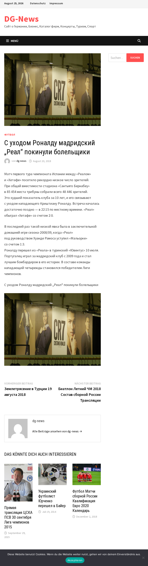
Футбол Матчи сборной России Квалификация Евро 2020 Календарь (84, 501)
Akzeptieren (75, 560)
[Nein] (143, 558)
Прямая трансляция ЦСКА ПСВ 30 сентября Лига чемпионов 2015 (18, 517)
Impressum (56, 3)
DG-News (21, 18)
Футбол (9, 134)
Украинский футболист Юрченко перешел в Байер (52, 498)
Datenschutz (38, 3)
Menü (14, 41)
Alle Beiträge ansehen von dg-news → (57, 431)
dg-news (21, 161)
